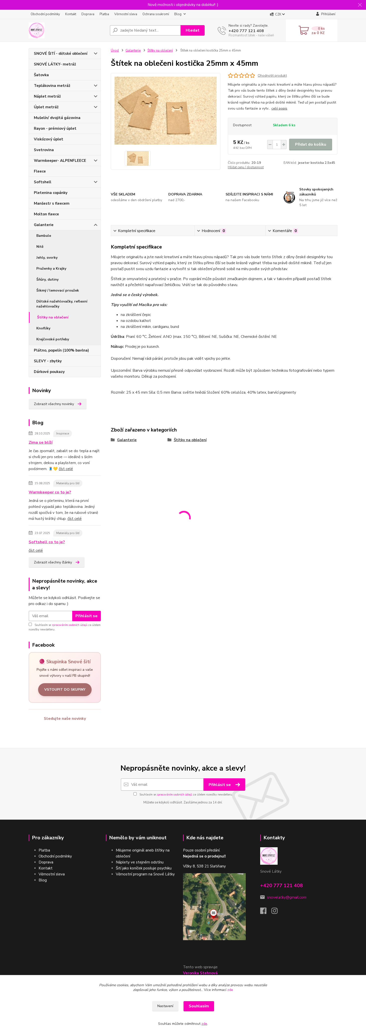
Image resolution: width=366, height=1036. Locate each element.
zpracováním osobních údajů (69, 625)
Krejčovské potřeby (52, 339)
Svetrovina (44, 149)
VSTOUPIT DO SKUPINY (64, 689)
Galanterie (44, 224)
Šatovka (41, 74)
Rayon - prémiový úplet (55, 128)
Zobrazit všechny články (53, 562)
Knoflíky (43, 328)
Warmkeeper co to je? (50, 492)
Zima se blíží (41, 442)
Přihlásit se (86, 616)
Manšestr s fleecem (51, 203)
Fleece (40, 171)
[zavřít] (360, 5)
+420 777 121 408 (246, 31)
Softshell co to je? (47, 542)
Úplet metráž (46, 107)
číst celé (66, 468)
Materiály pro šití (67, 483)
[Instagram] (277, 912)
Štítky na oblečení (52, 317)
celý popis (279, 108)
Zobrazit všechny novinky (54, 404)
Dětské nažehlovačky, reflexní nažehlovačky (61, 304)
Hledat (192, 30)
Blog (178, 14)
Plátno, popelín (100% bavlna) (61, 350)
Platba (104, 14)
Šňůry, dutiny (47, 279)
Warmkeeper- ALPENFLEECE (60, 160)
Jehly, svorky (47, 257)
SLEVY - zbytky (48, 361)
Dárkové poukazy (49, 371)
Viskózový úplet (48, 139)
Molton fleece (46, 214)
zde (230, 989)
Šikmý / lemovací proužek (57, 290)
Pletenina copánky (50, 192)
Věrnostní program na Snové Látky (145, 874)
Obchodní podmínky (45, 14)
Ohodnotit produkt (272, 75)
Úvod (115, 50)
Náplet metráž (47, 96)
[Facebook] (265, 912)
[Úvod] (67, 30)
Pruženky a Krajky (51, 268)
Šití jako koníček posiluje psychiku (144, 868)
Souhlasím (199, 1006)
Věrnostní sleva (125, 14)
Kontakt (70, 14)
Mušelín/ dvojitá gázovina (57, 117)
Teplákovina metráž (52, 85)
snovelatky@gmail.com (286, 897)
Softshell (42, 182)
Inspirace (62, 433)
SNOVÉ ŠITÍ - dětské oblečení (60, 53)
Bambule (43, 235)
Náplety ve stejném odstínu (140, 862)
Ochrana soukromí (155, 14)
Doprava (87, 14)
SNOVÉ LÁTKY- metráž (55, 64)
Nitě (40, 246)
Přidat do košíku (310, 144)
